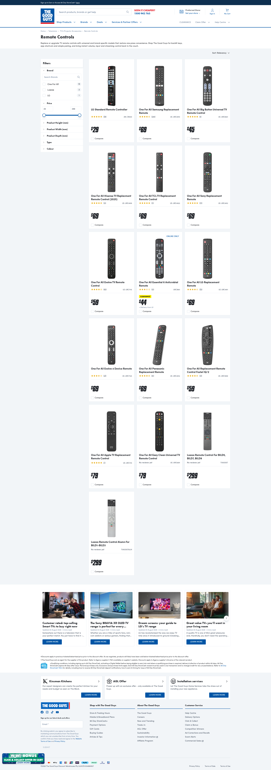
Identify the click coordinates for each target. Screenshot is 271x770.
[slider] (44, 115)
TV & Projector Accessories (70, 31)
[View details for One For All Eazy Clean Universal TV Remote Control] (159, 429)
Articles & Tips (96, 736)
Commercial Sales (193, 740)
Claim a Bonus (191, 724)
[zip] (77, 762)
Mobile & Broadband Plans (102, 717)
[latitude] (102, 762)
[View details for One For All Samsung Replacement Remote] (159, 83)
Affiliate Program (145, 740)
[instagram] (47, 711)
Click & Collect (191, 721)
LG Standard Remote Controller (109, 109)
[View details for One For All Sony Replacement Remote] (207, 170)
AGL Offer (141, 728)
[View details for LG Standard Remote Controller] (111, 83)
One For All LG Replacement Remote (203, 283)
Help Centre (190, 713)
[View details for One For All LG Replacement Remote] (207, 256)
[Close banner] (42, 755)
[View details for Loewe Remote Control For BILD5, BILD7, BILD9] (207, 429)
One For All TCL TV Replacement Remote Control (157, 197)
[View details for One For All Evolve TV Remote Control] (111, 256)
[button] (63, 634)
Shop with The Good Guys (103, 705)
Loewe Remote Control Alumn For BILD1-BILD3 (110, 543)
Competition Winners (194, 728)
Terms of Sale (210, 766)
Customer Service (194, 705)
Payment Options (98, 724)
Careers (141, 717)
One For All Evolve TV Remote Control (107, 283)
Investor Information (146, 736)
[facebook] (42, 711)
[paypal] (84, 762)
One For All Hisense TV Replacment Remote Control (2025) (111, 197)
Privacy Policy (59, 741)
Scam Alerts (190, 736)
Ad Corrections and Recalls (197, 732)
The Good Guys (144, 713)
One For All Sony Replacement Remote (204, 197)
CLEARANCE (185, 22)
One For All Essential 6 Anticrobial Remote (158, 283)
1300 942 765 (142, 13)
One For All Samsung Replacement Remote (159, 111)
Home (43, 31)
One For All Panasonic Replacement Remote (151, 370)
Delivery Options (192, 717)
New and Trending (145, 721)
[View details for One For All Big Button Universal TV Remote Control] (207, 83)
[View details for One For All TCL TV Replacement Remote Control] (159, 170)
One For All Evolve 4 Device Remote (111, 368)
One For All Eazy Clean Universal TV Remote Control (159, 456)
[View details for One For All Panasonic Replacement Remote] (159, 342)
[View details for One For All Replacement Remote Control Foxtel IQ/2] (207, 342)
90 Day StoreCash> (99, 721)
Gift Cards (94, 728)
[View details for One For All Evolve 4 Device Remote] (111, 342)
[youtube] (57, 711)
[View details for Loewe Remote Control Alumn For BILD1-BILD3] (111, 516)
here (78, 2)
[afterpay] (94, 762)
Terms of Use (225, 766)
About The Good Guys (148, 705)
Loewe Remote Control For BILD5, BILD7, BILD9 (206, 456)
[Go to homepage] (47, 16)
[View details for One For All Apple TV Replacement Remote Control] (111, 429)
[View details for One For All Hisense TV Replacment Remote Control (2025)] (111, 170)
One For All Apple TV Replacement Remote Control (110, 456)
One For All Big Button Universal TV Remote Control (207, 111)
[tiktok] (52, 711)
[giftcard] (108, 762)
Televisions (52, 31)
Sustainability (143, 732)
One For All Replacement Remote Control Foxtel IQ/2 (206, 370)
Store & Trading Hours (100, 713)
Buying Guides (96, 732)
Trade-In (141, 724)
